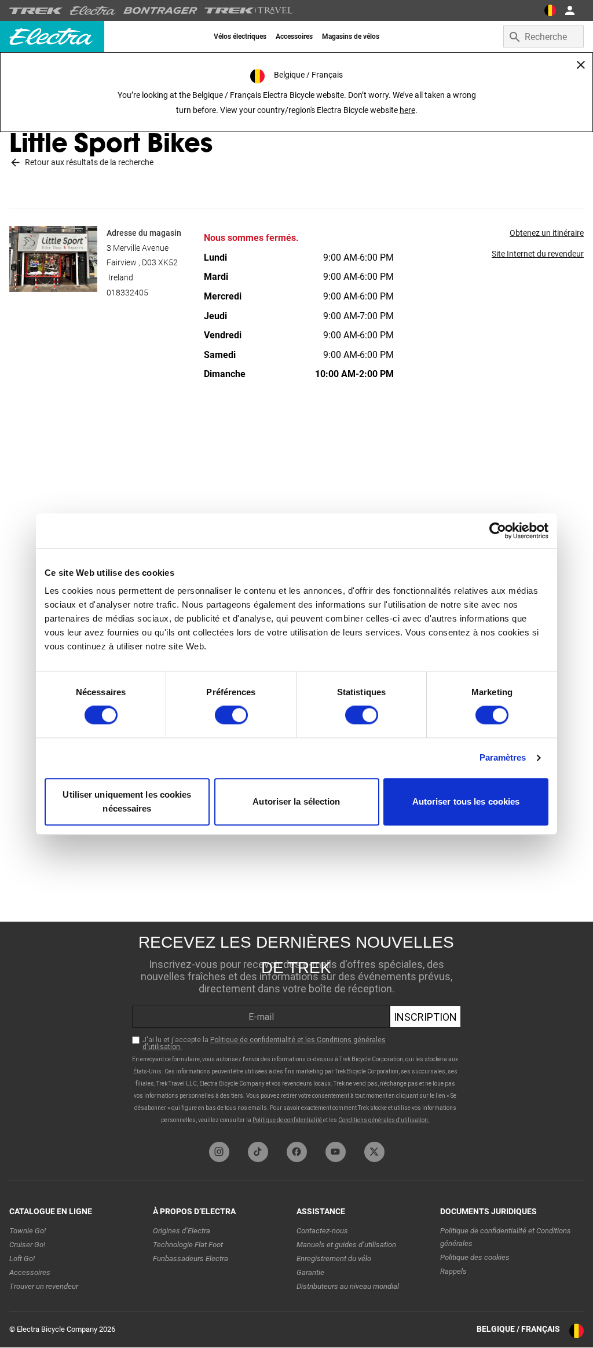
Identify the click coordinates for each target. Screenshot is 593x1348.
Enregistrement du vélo (333, 1258)
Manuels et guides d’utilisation (346, 1244)
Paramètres (502, 758)
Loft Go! (22, 1258)
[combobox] (543, 36)
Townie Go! (27, 1230)
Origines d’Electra (181, 1230)
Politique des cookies (475, 1257)
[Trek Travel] (249, 10)
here (407, 110)
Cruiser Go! (27, 1244)
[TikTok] (258, 1152)
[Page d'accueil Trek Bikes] (36, 11)
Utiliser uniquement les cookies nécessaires (127, 801)
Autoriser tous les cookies (466, 801)
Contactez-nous (322, 1230)
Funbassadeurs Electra (190, 1258)
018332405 (127, 292)
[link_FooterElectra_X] (374, 1152)
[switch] (231, 715)
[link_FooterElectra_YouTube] (335, 1152)
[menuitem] (240, 36)
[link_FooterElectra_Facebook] (297, 1152)
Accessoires (29, 1272)
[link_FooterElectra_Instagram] (219, 1152)
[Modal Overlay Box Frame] (296, 1029)
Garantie (310, 1272)
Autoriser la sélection (296, 801)
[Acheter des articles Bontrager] (160, 10)
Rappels (453, 1271)
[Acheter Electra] (93, 10)
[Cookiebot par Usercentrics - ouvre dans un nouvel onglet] (497, 530)
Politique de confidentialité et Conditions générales (505, 1237)
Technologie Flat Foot (188, 1244)
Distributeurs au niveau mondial (347, 1286)
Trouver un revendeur (43, 1286)
